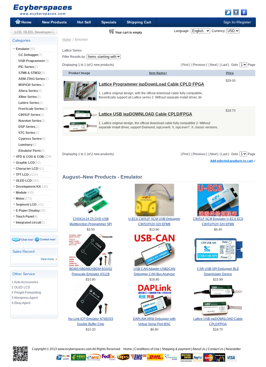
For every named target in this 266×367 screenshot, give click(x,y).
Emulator (22, 49)
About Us (198, 349)
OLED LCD (24, 180)
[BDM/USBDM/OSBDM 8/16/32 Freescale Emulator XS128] (91, 265)
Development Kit (28, 186)
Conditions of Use (146, 349)
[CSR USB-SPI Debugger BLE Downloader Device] (218, 262)
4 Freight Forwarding (26, 292)
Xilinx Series (27, 97)
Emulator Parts (29, 151)
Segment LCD (26, 204)
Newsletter (233, 349)
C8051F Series (29, 115)
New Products (54, 22)
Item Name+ (158, 73)
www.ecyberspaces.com (75, 349)
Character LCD (27, 168)
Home (26, 22)
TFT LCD (22, 174)
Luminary (25, 145)
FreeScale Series (31, 109)
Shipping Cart (139, 22)
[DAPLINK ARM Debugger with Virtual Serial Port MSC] (154, 315)
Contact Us (215, 349)
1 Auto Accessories (25, 282)
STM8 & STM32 (29, 73)
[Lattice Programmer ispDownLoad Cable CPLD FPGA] (80, 99)
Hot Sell (84, 22)
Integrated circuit (28, 222)
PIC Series (26, 67)
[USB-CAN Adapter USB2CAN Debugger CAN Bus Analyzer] (154, 265)
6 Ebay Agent (21, 303)
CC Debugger (28, 55)
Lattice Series (28, 103)
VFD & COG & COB (30, 157)
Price (230, 73)
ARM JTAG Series (31, 79)
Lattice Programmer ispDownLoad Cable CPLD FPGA (151, 84)
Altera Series (28, 91)
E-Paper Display (28, 210)
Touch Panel (25, 216)
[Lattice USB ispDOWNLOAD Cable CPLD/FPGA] (80, 130)
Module (21, 192)
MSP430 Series (29, 85)
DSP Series (26, 127)
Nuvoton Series (29, 121)
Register (244, 22)
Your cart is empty (128, 32)
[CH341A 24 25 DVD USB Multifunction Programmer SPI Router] (91, 214)
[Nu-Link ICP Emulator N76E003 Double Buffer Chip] (91, 315)
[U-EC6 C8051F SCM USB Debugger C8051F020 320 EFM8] (154, 215)
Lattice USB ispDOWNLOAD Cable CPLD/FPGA (145, 114)
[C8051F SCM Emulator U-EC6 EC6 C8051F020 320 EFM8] (218, 215)
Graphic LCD (25, 162)
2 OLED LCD (21, 287)
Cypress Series (30, 139)
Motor (20, 198)
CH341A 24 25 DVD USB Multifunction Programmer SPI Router (91, 224)
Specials (108, 22)
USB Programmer (31, 61)
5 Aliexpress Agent (25, 298)
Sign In (229, 22)
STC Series (26, 133)
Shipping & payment (176, 349)
